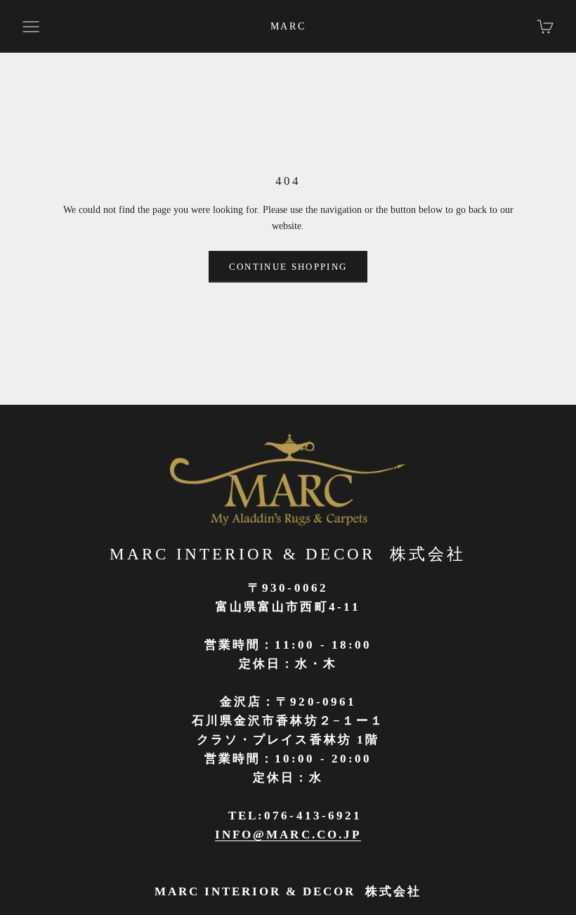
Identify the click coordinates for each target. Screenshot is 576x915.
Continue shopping (288, 266)
